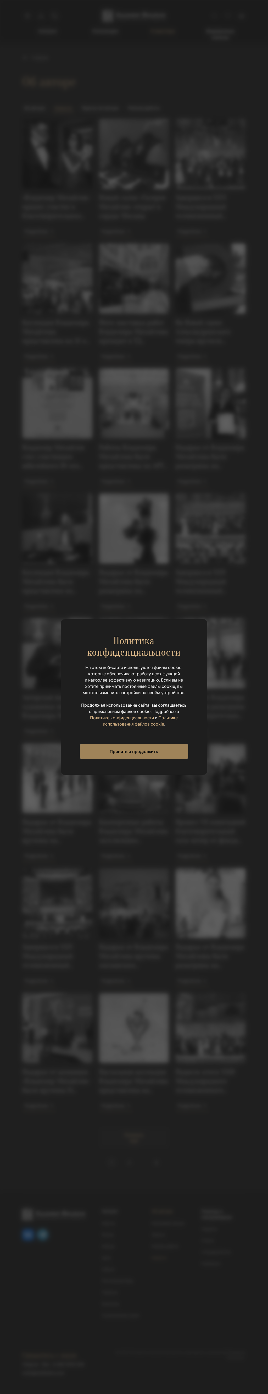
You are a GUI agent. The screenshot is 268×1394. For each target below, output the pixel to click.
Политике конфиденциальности (122, 717)
